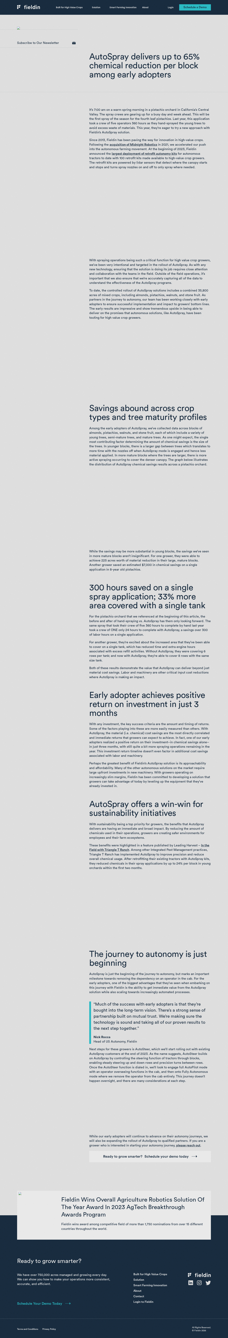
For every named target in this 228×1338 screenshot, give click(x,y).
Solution (96, 7)
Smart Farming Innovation (123, 7)
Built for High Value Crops (69, 7)
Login (170, 7)
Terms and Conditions (27, 1329)
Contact (138, 1296)
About (145, 7)
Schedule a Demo (195, 7)
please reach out (188, 1145)
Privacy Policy (49, 1329)
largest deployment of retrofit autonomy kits (144, 153)
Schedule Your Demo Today (39, 1303)
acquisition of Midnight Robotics (133, 144)
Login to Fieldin (143, 1301)
